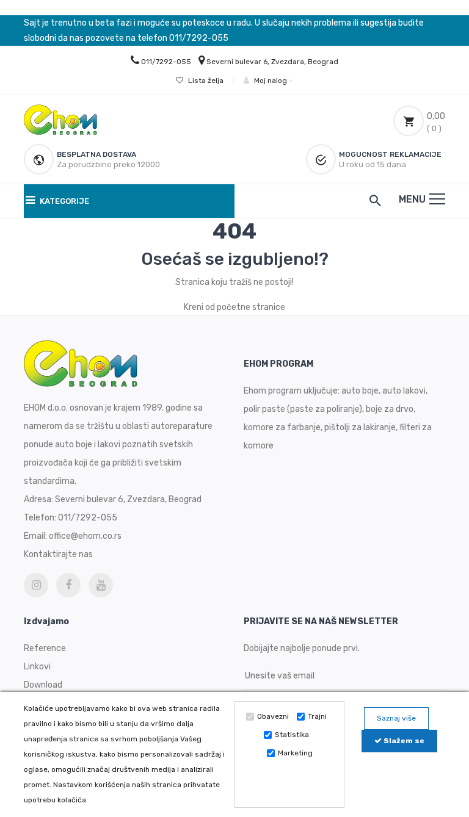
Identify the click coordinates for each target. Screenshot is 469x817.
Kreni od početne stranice (234, 307)
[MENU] (437, 198)
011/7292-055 (166, 61)
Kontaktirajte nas (58, 554)
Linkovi (37, 666)
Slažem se (403, 740)
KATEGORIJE (63, 201)
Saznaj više (396, 718)
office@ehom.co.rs (85, 536)
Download (43, 685)
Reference (45, 648)
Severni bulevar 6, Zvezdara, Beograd (272, 61)
